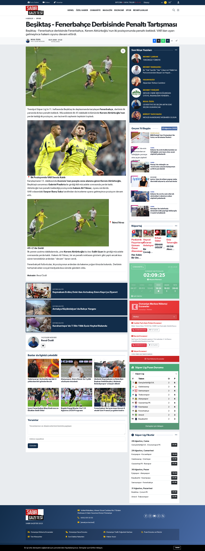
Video (47, 2)
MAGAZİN (107, 10)
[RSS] (163, 516)
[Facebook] (146, 516)
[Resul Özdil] (33, 342)
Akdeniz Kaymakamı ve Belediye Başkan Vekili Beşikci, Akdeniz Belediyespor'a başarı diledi (108, 381)
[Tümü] (176, 50)
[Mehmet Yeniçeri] (136, 93)
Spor (38, 18)
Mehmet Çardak (150, 57)
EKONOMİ (119, 10)
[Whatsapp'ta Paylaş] (163, 41)
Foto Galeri (34, 2)
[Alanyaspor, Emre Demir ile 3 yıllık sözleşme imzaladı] (76, 368)
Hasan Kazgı (149, 80)
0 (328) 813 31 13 (140, 345)
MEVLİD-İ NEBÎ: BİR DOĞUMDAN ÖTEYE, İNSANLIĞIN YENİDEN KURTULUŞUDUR (157, 94)
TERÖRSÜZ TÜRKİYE (152, 60)
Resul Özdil (47, 340)
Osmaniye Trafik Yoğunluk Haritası (119, 532)
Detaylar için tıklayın (154, 426)
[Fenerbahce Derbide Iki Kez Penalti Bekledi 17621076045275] (76, 148)
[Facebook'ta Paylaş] (154, 41)
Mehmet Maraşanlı (152, 67)
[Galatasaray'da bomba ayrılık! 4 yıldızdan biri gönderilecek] (43, 368)
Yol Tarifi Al (154, 330)
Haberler (29, 18)
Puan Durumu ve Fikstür (153, 532)
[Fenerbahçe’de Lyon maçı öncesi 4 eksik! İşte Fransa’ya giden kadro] (109, 397)
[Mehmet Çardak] (136, 58)
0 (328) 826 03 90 (140, 330)
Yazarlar (59, 2)
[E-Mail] (43, 346)
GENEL (70, 10)
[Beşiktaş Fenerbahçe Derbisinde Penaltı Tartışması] (68, 222)
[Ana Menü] (178, 10)
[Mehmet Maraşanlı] (136, 70)
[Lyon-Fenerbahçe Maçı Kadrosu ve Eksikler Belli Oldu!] (43, 397)
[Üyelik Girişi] (177, 2)
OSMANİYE (95, 10)
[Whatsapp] (159, 516)
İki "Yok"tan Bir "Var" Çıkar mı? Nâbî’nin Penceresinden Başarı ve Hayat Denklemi (160, 71)
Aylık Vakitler (137, 296)
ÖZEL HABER (82, 10)
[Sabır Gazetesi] (35, 10)
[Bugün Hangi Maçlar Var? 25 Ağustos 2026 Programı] (76, 397)
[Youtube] (154, 516)
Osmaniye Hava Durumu (78, 532)
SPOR (128, 10)
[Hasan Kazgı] (136, 81)
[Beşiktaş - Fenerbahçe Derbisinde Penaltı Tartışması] (76, 76)
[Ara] (174, 10)
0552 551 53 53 (87, 518)
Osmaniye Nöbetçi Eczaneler (42, 532)
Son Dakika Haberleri (76, 537)
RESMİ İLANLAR (140, 10)
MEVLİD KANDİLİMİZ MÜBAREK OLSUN (159, 117)
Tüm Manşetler (36, 537)
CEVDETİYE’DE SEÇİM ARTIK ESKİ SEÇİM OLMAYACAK (157, 106)
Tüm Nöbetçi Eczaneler (155, 359)
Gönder (32, 446)
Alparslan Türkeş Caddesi (154, 83)
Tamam (177, 547)
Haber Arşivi (111, 537)
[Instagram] (150, 516)
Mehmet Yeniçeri (151, 90)
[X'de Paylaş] (159, 41)
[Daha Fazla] (168, 41)
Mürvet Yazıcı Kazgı (152, 114)
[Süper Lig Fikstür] (176, 435)
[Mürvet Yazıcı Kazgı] (136, 116)
